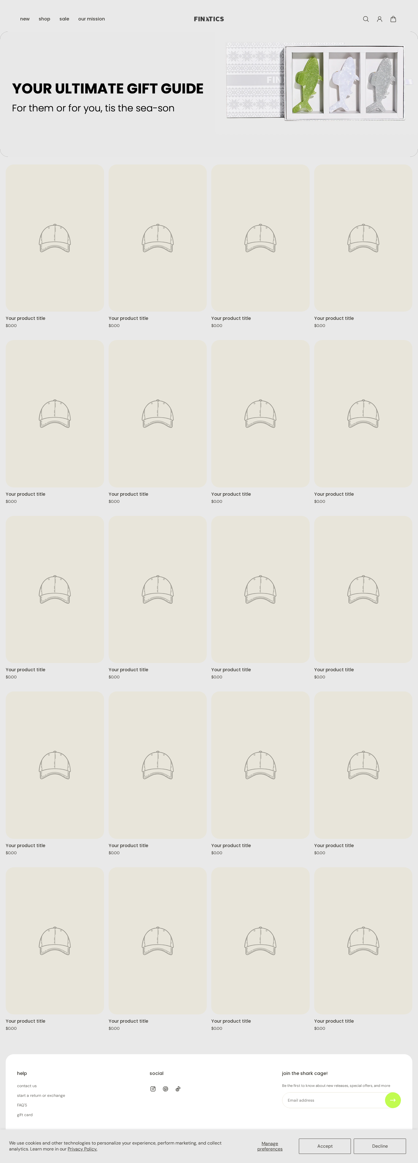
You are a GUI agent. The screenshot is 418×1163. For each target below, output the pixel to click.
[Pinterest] (165, 1089)
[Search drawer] (366, 19)
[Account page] (379, 19)
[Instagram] (153, 1089)
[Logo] (209, 19)
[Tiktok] (178, 1089)
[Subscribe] (393, 1100)
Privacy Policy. (82, 1149)
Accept (325, 1146)
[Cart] (393, 19)
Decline (380, 1146)
